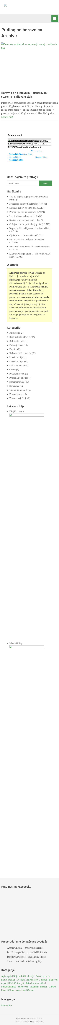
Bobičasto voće (16, 340)
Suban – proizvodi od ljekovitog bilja (24, 961)
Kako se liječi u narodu (20, 353)
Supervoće (14, 385)
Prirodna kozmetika (18, 377)
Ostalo (12, 369)
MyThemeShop (28, 1021)
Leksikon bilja (16, 357)
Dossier (13, 349)
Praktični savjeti (17, 373)
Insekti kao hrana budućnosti (23, 141)
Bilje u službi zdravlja (19, 336)
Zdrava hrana (15, 394)
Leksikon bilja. (16, 361)
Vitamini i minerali (18, 389)
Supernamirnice (16, 381)
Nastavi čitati (17, 160)
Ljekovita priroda (22, 1018)
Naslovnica (6, 1005)
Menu (54, 18)
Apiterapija (14, 332)
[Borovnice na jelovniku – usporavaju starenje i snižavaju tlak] (29, 65)
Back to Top (39, 1021)
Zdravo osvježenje (18, 398)
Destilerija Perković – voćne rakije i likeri (26, 956)
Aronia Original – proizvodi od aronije (25, 947)
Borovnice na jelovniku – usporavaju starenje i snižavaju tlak (24, 94)
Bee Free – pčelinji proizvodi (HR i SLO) (27, 952)
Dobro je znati (16, 345)
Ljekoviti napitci (17, 365)
